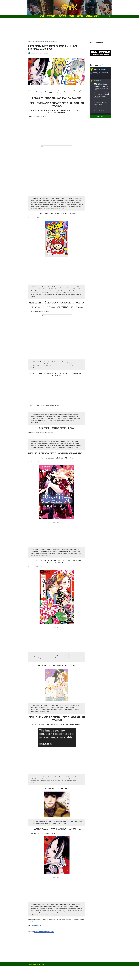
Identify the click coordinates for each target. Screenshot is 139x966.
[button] (44, 16)
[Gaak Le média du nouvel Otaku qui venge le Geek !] (69, 7)
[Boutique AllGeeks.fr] (100, 59)
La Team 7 (80, 16)
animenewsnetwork (36, 925)
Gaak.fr (96, 80)
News (34, 41)
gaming (35, 91)
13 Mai (101, 80)
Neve (29, 964)
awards (37, 931)
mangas (43, 931)
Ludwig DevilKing (34, 53)
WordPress (41, 964)
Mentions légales (92, 16)
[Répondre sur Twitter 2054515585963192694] (95, 111)
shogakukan (50, 931)
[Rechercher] (109, 16)
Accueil (29, 41)
